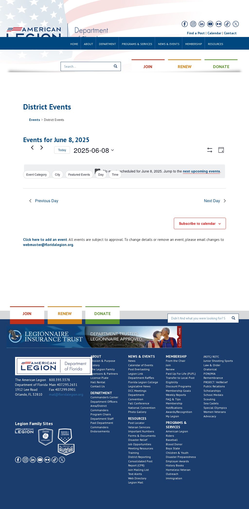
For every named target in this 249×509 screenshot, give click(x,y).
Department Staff (102, 418)
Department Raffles (141, 378)
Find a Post (196, 33)
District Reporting (139, 457)
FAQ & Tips (173, 399)
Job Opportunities (139, 444)
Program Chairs (100, 414)
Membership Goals (178, 390)
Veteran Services (139, 427)
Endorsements (100, 431)
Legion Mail (135, 482)
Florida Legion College (143, 382)
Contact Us (97, 386)
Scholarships (212, 390)
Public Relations (214, 386)
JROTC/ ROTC (211, 356)
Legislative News (139, 386)
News (131, 361)
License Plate (99, 378)
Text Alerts (135, 474)
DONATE (221, 66)
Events (34, 120)
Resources (215, 44)
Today (62, 150)
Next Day (212, 200)
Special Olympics (215, 407)
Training (133, 452)
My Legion (172, 416)
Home (74, 44)
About (88, 44)
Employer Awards (177, 461)
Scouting (209, 399)
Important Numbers (141, 431)
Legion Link (135, 373)
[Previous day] (32, 148)
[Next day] (41, 148)
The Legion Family (102, 369)
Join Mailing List (138, 470)
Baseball (172, 440)
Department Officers (103, 401)
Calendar (214, 33)
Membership (193, 44)
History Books (175, 465)
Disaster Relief (137, 440)
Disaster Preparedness (181, 457)
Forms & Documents (142, 435)
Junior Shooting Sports (218, 361)
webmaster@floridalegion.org (48, 244)
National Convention (141, 407)
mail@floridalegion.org (66, 394)
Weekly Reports (176, 395)
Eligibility (172, 382)
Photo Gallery (137, 412)
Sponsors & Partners (104, 373)
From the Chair (175, 361)
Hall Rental (97, 382)
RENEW (185, 66)
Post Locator (136, 423)
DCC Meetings (137, 390)
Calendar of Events (140, 365)
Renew (170, 369)
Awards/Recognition (179, 412)
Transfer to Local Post (180, 378)
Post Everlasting (139, 369)
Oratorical (210, 369)
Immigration (174, 478)
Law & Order (212, 365)
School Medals (213, 395)
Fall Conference (138, 403)
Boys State (173, 448)
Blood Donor (174, 444)
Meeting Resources (140, 448)
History (95, 365)
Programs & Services (137, 44)
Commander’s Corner (104, 397)
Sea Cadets (211, 403)
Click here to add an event (45, 239)
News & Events (168, 44)
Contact (230, 33)
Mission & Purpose (102, 361)
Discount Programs (178, 386)
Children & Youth (177, 452)
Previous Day (46, 200)
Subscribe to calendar (197, 223)
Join (168, 365)
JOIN (148, 66)
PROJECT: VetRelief (216, 382)
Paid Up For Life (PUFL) (181, 373)
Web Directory (137, 478)
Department (107, 44)
